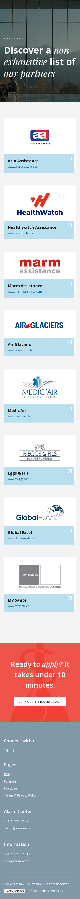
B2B (7, 774)
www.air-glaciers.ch (20, 350)
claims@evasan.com (18, 828)
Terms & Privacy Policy (20, 795)
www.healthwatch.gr (20, 233)
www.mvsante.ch (18, 606)
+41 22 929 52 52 (16, 821)
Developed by (39, 891)
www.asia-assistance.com (24, 166)
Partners (10, 781)
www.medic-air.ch (19, 416)
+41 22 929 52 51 (16, 854)
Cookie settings (14, 891)
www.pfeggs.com (19, 479)
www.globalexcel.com (21, 538)
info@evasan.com (16, 861)
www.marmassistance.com (25, 291)
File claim (10, 788)
